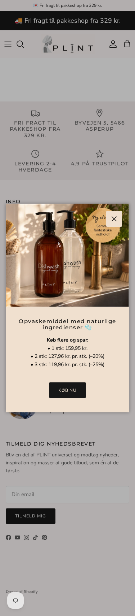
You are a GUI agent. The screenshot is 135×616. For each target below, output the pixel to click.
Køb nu (67, 390)
